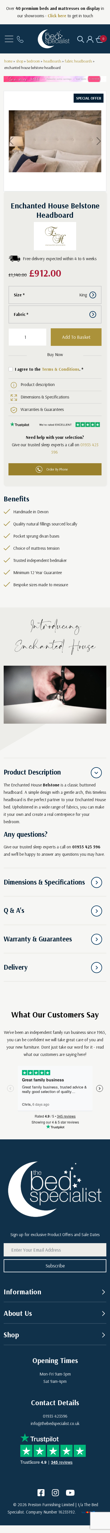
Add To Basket (76, 337)
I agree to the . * (49, 369)
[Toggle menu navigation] (9, 38)
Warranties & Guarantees (42, 409)
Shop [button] (11, 1334)
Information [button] (22, 1291)
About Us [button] (18, 1313)
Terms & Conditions (60, 369)
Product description (38, 384)
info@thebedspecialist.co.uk (55, 1423)
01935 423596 (55, 1416)
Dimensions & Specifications (45, 397)
